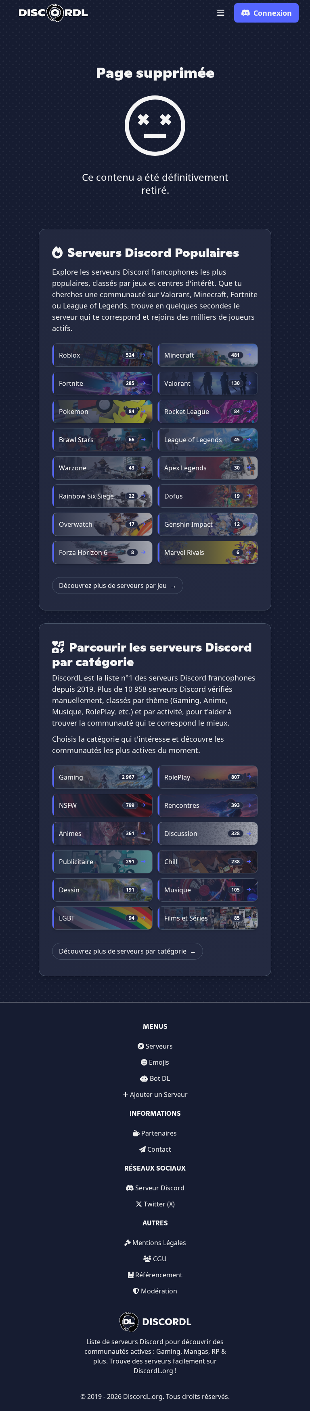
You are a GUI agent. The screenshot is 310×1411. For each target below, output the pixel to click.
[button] (220, 13)
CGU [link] (160, 1258)
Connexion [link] (272, 13)
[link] (53, 13)
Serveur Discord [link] (159, 1187)
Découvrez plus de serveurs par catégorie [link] (127, 951)
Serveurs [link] (159, 1046)
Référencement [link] (158, 1274)
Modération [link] (159, 1291)
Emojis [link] (159, 1062)
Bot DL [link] (160, 1078)
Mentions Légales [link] (159, 1242)
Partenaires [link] (159, 1133)
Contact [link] (159, 1149)
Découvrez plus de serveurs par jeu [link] (117, 585)
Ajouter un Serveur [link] (159, 1094)
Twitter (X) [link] (159, 1204)
